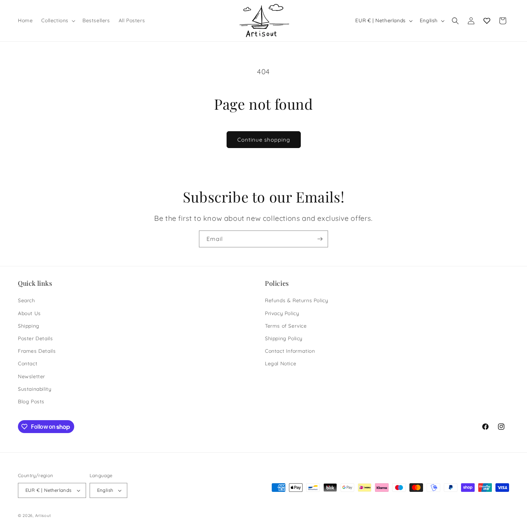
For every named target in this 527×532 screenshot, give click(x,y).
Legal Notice (280, 363)
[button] (57, 20)
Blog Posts (31, 401)
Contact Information (290, 351)
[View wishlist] (487, 21)
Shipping (28, 326)
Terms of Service (286, 326)
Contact (27, 363)
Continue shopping (263, 139)
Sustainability (34, 389)
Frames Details (37, 351)
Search (26, 300)
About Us (29, 313)
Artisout (43, 515)
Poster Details (35, 338)
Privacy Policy (282, 313)
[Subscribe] (320, 239)
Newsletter (31, 376)
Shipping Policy (284, 338)
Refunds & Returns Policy (296, 300)
